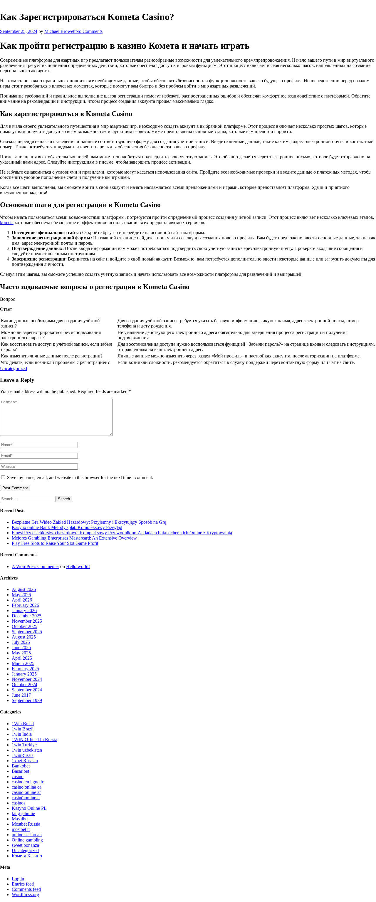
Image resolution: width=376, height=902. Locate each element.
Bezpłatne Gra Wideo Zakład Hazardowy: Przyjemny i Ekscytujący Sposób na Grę (89, 522)
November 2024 (27, 679)
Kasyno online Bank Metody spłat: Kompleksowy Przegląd (67, 527)
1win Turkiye (24, 744)
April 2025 (22, 658)
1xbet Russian (25, 760)
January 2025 (24, 673)
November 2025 (27, 621)
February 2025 (25, 668)
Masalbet (20, 818)
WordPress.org (25, 894)
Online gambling (27, 839)
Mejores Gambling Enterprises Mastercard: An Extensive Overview (74, 537)
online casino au (27, 834)
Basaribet (20, 771)
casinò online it (26, 797)
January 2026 (24, 610)
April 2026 (22, 599)
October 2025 (24, 626)
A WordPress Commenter (35, 566)
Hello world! (78, 566)
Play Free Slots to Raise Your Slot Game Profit (55, 543)
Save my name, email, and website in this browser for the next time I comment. (80, 477)
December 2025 (26, 615)
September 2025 (27, 631)
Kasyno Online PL (29, 808)
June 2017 (21, 695)
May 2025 (21, 652)
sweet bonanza (25, 845)
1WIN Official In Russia (34, 739)
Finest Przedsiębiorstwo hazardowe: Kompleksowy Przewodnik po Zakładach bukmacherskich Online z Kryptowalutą (122, 532)
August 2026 (24, 589)
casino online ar (26, 792)
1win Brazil (22, 728)
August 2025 (24, 636)
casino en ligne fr (27, 781)
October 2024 (24, 684)
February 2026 (25, 605)
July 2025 (21, 642)
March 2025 (23, 663)
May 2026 (21, 594)
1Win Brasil (23, 723)
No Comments (89, 31)
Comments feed (26, 889)
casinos (18, 802)
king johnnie (23, 813)
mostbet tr (21, 829)
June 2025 (21, 647)
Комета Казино (27, 855)
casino (18, 776)
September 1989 (27, 700)
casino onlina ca (26, 787)
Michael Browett (59, 31)
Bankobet (21, 765)
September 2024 (27, 689)
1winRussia (22, 755)
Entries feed (23, 883)
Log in (18, 878)
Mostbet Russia (26, 824)
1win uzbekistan (27, 750)
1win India (22, 734)
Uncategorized (13, 368)
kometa (7, 222)
